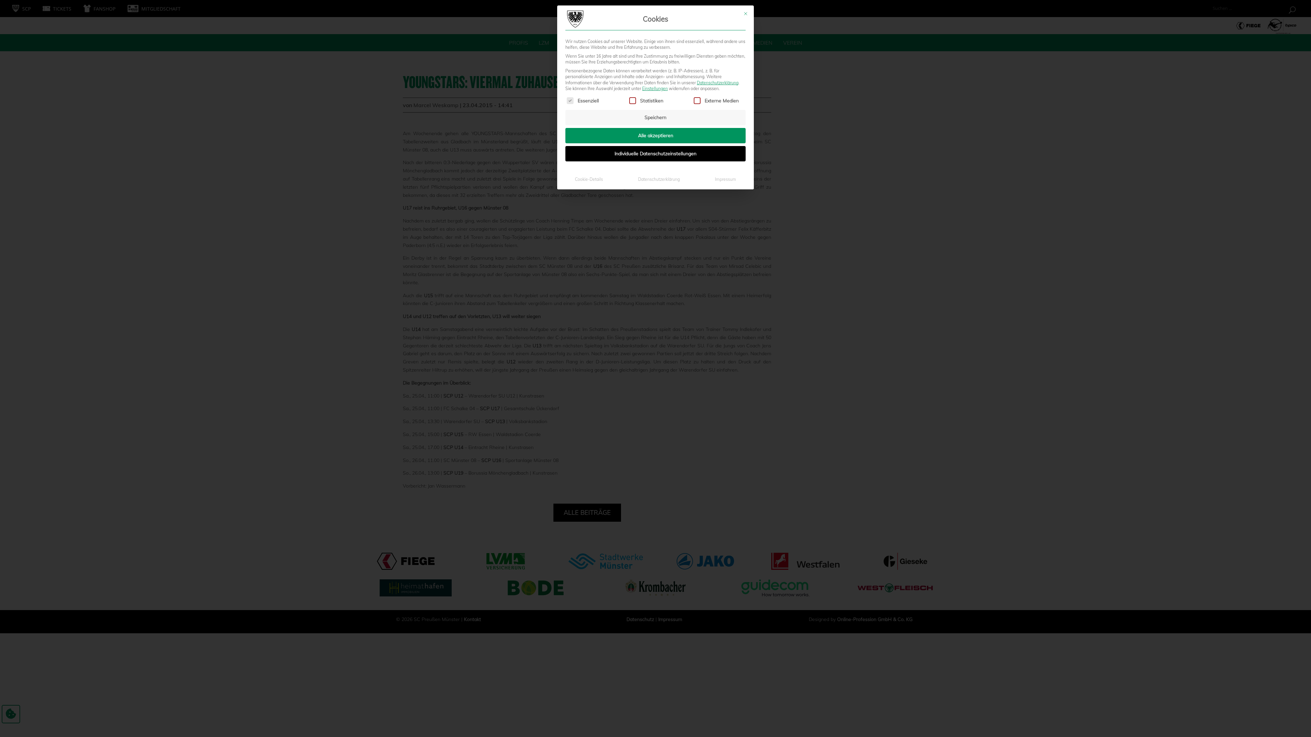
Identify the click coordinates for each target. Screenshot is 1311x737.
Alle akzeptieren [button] (655, 135)
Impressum (725, 179)
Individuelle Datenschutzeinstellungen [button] (655, 153)
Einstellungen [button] (655, 88)
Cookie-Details (589, 179)
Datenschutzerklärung (717, 82)
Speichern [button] (655, 117)
